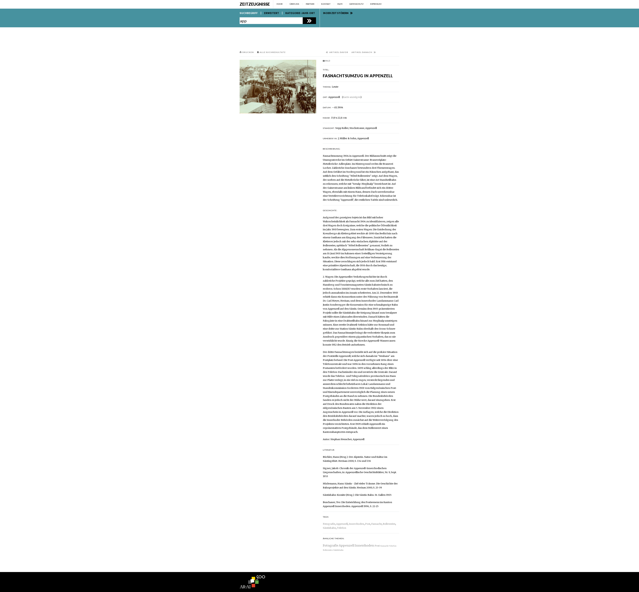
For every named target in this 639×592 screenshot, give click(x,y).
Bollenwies (389, 523)
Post (367, 523)
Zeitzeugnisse (255, 4)
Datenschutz (356, 4)
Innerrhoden (356, 523)
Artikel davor (338, 52)
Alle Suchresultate (273, 52)
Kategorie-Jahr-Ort (300, 13)
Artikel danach (361, 52)
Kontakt (325, 4)
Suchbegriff (249, 13)
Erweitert (271, 13)
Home (280, 4)
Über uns (294, 4)
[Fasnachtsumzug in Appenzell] (278, 86)
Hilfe (340, 4)
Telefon (341, 527)
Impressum (375, 4)
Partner (310, 4)
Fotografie (329, 523)
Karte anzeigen (351, 97)
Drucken (248, 52)
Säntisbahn (329, 527)
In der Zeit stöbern (335, 13)
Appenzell (342, 523)
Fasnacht (376, 523)
